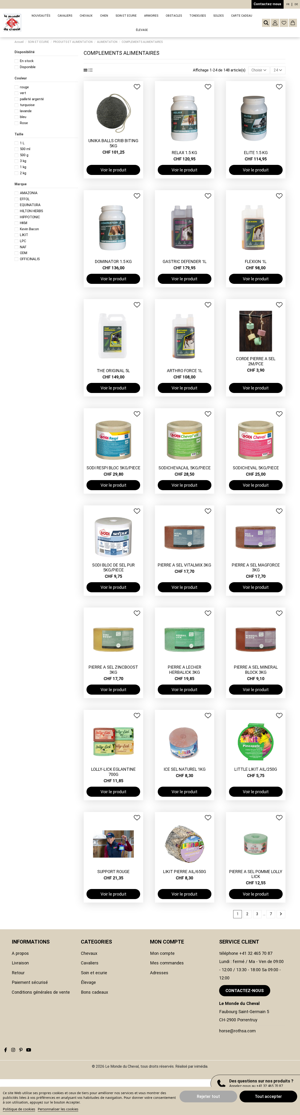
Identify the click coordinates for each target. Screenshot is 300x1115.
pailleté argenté (32, 99)
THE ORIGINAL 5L (113, 370)
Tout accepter (268, 1096)
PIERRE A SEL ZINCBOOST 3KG (113, 670)
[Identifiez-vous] (275, 23)
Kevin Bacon (29, 229)
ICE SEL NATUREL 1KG (185, 769)
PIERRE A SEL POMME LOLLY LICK (255, 874)
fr (287, 4)
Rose (24, 123)
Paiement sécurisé (30, 982)
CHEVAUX (89, 953)
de (296, 4)
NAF (23, 247)
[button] (65, 16)
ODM (23, 253)
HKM (23, 223)
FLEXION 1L (255, 261)
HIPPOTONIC (30, 217)
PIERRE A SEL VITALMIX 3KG (184, 565)
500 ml (25, 149)
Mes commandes (167, 962)
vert (23, 93)
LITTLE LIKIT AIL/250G (255, 769)
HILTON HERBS (31, 211)
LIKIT (24, 235)
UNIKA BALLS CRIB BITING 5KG (113, 143)
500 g (24, 155)
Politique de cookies (19, 1109)
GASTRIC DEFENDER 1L (184, 261)
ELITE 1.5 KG (256, 152)
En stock (27, 61)
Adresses (159, 972)
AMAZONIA (29, 193)
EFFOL (25, 199)
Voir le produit (113, 169)
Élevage (88, 982)
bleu (23, 117)
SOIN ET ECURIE (94, 972)
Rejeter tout (208, 1096)
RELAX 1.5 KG (184, 152)
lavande (26, 111)
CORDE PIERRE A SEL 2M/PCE (255, 361)
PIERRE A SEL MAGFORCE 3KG (256, 568)
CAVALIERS (89, 962)
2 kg (23, 173)
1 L (22, 143)
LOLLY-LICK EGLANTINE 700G (113, 772)
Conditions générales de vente (41, 992)
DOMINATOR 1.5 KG (113, 261)
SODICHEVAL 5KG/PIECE (256, 467)
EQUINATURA (30, 205)
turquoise (27, 105)
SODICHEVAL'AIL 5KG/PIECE (184, 467)
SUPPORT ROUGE (113, 871)
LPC (23, 241)
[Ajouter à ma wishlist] (137, 87)
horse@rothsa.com (237, 1030)
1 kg (23, 167)
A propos (20, 953)
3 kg (23, 161)
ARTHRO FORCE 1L (184, 370)
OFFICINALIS (30, 259)
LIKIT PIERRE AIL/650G (184, 871)
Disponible (28, 67)
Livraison (20, 962)
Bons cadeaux (94, 992)
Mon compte (162, 953)
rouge (24, 87)
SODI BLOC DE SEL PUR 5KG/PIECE (113, 568)
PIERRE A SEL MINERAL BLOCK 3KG (256, 670)
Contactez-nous (267, 4)
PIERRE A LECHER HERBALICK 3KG (184, 670)
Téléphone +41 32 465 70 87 (245, 953)
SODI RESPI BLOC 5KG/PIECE (113, 467)
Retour (18, 972)
